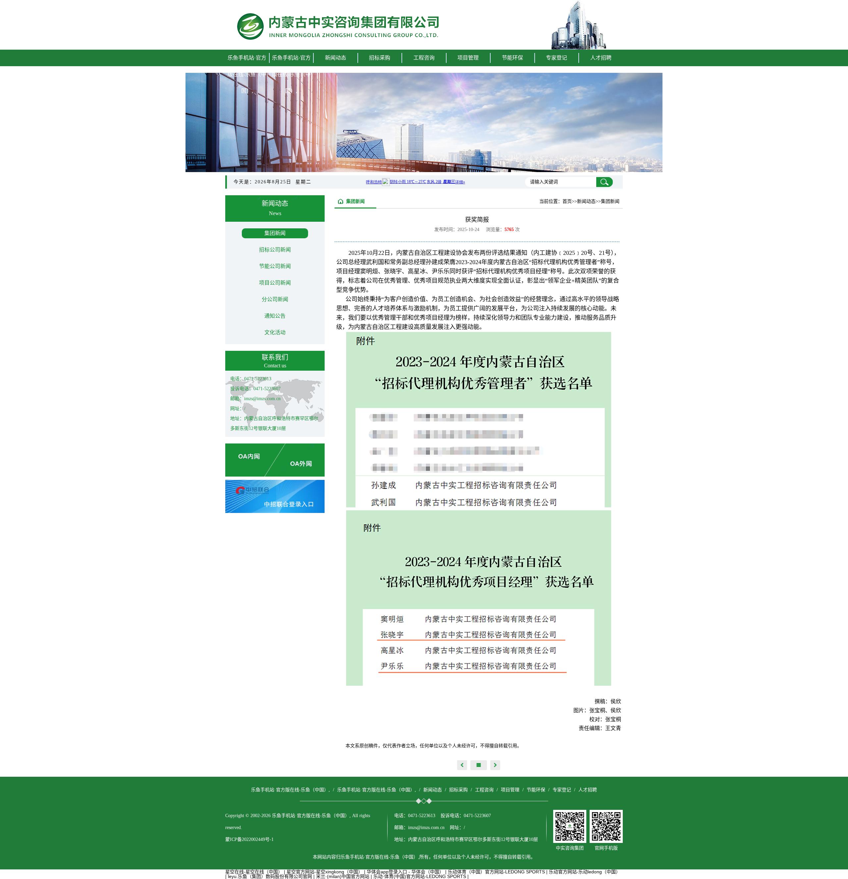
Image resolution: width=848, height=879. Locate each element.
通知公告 (275, 316)
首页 (567, 201)
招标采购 (458, 789)
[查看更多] (478, 765)
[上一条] (462, 765)
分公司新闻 (275, 299)
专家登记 (556, 58)
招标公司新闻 (275, 250)
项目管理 (510, 789)
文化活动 (275, 332)
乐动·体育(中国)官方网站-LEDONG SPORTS (419, 876)
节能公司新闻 (275, 266)
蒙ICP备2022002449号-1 (249, 839)
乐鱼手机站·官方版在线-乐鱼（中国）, (247, 74)
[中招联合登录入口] (275, 511)
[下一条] (495, 765)
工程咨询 (484, 789)
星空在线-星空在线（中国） (254, 871)
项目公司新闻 (275, 283)
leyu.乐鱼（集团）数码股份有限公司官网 (270, 876)
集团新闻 (275, 233)
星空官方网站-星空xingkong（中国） (325, 871)
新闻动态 (432, 789)
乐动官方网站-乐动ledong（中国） (584, 871)
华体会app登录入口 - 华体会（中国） (405, 871)
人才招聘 (600, 58)
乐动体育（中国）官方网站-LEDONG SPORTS (496, 871)
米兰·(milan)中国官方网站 (342, 876)
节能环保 (536, 789)
